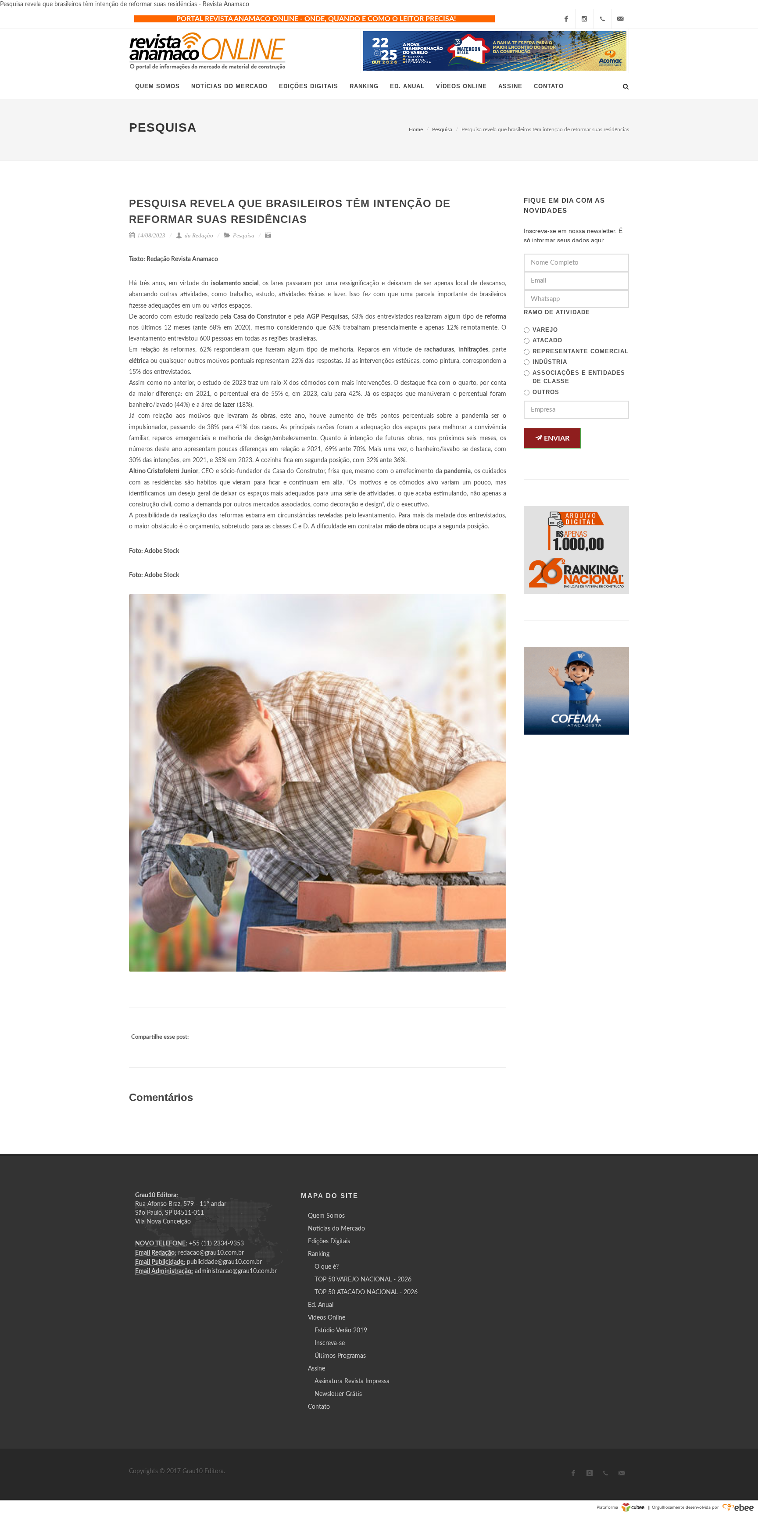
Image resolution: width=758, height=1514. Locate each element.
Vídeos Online (326, 1318)
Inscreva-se (330, 1343)
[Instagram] (584, 19)
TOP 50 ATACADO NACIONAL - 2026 (366, 1292)
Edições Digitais (329, 1241)
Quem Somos (326, 1216)
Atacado (547, 340)
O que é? (327, 1267)
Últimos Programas (340, 1356)
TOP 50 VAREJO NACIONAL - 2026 (363, 1280)
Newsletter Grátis (338, 1394)
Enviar (555, 438)
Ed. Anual (320, 1305)
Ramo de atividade (557, 312)
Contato (319, 1407)
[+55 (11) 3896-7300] (602, 19)
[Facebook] (566, 19)
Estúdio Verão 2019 (341, 1330)
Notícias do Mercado (336, 1229)
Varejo (545, 329)
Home (416, 129)
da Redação (198, 235)
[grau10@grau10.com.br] (620, 19)
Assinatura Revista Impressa (352, 1381)
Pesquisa (442, 129)
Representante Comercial (581, 351)
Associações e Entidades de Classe (579, 377)
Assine (316, 1369)
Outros (546, 392)
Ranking (318, 1254)
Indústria (550, 362)
